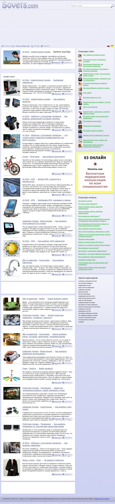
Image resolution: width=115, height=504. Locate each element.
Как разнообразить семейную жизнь (96, 88)
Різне (24, 368)
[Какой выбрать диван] (11, 310)
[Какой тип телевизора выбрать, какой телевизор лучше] (11, 399)
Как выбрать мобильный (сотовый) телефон (44, 117)
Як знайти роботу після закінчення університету (95, 117)
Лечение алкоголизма (86, 239)
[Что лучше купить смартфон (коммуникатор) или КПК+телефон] (11, 148)
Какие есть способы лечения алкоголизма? (94, 245)
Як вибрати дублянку (54, 460)
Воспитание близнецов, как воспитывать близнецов (93, 65)
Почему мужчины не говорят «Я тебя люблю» (96, 103)
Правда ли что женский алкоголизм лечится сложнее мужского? (94, 235)
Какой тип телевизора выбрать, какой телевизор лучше (43, 389)
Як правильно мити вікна (92, 121)
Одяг (38, 460)
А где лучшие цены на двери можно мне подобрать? (93, 263)
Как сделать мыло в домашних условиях (94, 60)
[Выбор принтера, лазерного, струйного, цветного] (11, 325)
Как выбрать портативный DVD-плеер (44, 222)
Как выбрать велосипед (54, 157)
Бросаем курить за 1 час (92, 97)
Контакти (46, 46)
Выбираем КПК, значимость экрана (54, 200)
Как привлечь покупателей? (88, 248)
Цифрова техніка (30, 221)
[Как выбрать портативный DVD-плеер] (11, 237)
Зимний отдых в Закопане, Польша (96, 135)
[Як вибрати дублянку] (11, 475)
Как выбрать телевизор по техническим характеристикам (43, 425)
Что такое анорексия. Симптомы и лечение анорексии (95, 70)
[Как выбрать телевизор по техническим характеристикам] (11, 430)
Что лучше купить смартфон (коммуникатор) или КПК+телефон (45, 137)
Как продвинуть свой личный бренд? (91, 257)
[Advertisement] (57, 27)
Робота (32, 368)
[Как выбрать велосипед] (11, 175)
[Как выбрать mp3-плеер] (11, 416)
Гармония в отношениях (92, 126)
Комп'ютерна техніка (40, 52)
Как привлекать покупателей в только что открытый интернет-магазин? (93, 225)
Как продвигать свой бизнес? (89, 216)
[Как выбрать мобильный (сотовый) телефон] (11, 130)
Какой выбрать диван (58, 299)
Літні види (34, 157)
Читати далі (57, 62)
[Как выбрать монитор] (11, 107)
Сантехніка (44, 260)
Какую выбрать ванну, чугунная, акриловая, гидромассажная (44, 335)
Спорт (25, 157)
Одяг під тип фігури (90, 107)
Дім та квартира (29, 260)
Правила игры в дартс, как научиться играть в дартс (96, 74)
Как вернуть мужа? (85, 201)
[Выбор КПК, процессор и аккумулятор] (11, 196)
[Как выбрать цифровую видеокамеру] (11, 363)
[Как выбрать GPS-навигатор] (11, 256)
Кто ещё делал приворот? (88, 204)
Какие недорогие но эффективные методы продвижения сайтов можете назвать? (94, 220)
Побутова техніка (30, 315)
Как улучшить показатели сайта (90, 229)
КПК (33, 179)
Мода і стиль (28, 460)
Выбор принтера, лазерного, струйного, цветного (43, 316)
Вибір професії (46, 368)
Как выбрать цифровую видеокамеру (44, 352)
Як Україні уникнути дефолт (93, 130)
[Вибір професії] (11, 384)
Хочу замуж (87, 93)
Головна (7, 46)
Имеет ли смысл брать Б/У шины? (91, 242)
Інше (42, 315)
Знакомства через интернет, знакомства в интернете (93, 146)
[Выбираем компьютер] (11, 95)
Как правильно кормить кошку (94, 55)
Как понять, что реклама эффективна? (92, 251)
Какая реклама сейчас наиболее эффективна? (90, 207)
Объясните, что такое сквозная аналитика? (94, 254)
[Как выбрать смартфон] (11, 452)
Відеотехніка (46, 221)
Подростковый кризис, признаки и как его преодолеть (97, 79)
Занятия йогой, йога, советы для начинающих (95, 141)
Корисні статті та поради (102, 498)
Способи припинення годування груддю (95, 84)
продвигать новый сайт (86, 260)
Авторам (36, 46)
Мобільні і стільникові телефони (46, 116)
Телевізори (45, 388)
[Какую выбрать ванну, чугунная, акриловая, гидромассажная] (11, 345)
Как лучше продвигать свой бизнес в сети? (94, 231)
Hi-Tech (25, 52)
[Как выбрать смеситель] (11, 275)
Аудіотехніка (46, 407)
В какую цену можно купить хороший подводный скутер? (91, 268)
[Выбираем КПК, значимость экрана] (11, 217)
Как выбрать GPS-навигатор (51, 241)
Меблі (42, 299)
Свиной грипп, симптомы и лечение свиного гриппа (96, 112)
